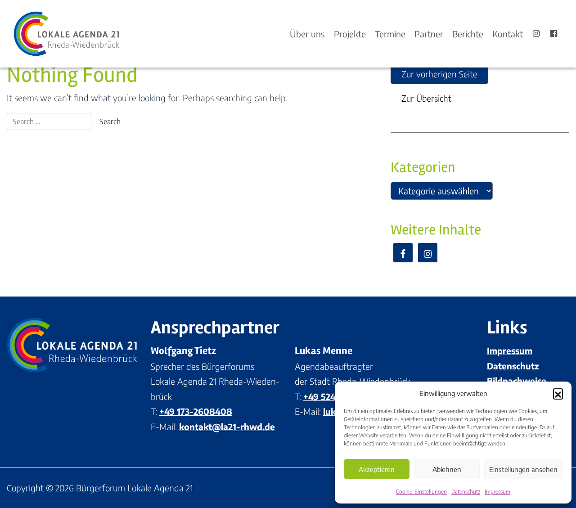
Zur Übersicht (426, 98)
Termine (390, 33)
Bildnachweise (516, 380)
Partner (428, 33)
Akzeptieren (377, 469)
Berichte (467, 33)
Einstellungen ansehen (523, 469)
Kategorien (423, 167)
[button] (558, 393)
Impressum (497, 491)
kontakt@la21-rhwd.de (227, 426)
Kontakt (507, 33)
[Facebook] (553, 34)
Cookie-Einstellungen (421, 491)
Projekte (350, 33)
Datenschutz (465, 491)
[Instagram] (536, 34)
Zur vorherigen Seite (439, 73)
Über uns (307, 33)
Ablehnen (446, 469)
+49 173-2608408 (195, 411)
